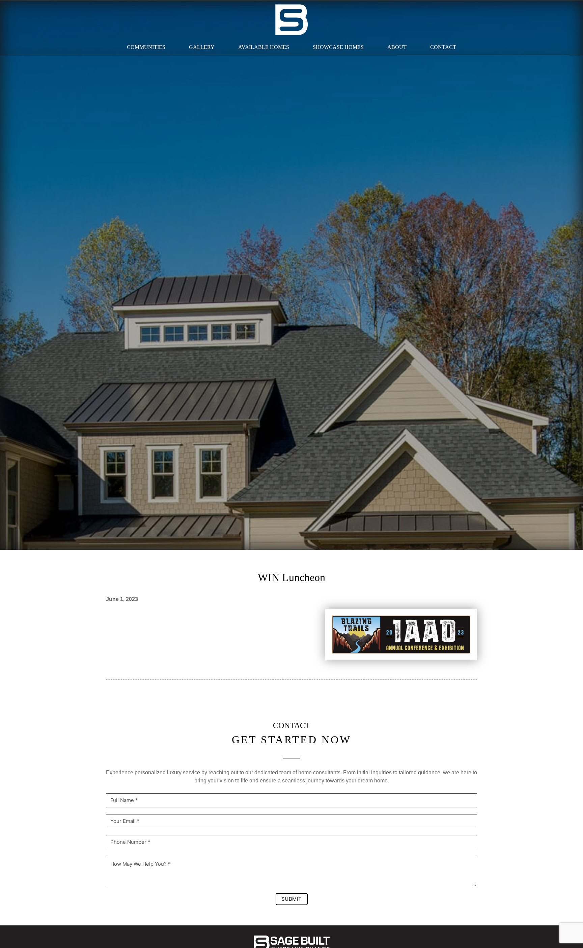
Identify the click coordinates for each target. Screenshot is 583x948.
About (397, 47)
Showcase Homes (338, 47)
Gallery (202, 47)
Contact (443, 47)
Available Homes (263, 47)
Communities (146, 47)
